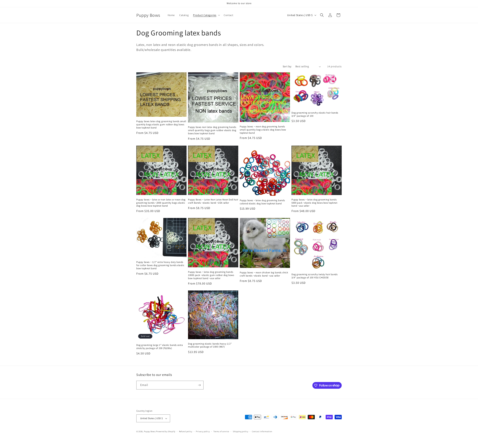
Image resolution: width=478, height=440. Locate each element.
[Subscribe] (199, 385)
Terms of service (221, 431)
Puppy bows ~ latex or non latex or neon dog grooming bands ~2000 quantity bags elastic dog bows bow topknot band (161, 203)
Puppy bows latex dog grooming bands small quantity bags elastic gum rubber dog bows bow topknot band (161, 124)
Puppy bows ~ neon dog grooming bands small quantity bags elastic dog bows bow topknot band (263, 129)
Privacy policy (203, 431)
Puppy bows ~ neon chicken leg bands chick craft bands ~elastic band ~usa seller (264, 274)
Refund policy (185, 431)
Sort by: (287, 66)
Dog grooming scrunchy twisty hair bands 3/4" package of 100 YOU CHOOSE (314, 276)
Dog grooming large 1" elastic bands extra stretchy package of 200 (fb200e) (159, 347)
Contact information (262, 431)
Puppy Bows (150, 431)
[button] (206, 15)
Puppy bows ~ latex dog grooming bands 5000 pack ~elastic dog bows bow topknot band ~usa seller (314, 203)
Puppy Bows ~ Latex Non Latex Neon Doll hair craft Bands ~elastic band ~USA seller (213, 201)
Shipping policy (240, 431)
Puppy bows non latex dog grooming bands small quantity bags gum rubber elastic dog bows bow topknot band (212, 130)
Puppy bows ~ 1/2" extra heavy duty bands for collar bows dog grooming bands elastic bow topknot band (160, 265)
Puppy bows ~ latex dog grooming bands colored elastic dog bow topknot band (262, 202)
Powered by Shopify (165, 431)
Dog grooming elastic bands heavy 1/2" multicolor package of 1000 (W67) (210, 345)
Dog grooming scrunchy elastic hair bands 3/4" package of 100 (314, 114)
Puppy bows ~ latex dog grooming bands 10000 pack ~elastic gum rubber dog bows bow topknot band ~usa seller (211, 275)
